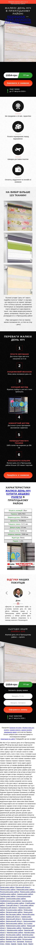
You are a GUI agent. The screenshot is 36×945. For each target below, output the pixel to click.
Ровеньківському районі (25, 889)
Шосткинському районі (14, 937)
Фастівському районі (13, 914)
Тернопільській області (8, 908)
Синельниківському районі (16, 899)
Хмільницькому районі (14, 923)
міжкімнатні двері (10, 732)
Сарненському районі (25, 894)
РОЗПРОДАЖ (16, 16)
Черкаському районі (14, 928)
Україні (30, 944)
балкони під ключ (15, 728)
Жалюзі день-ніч (28, 728)
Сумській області (12, 905)
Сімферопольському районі (10, 901)
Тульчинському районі (14, 910)
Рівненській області (22, 887)
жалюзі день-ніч (18, 490)
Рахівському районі (7, 887)
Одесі (2, 944)
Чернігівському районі (15, 932)
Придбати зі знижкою (18, 475)
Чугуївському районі (13, 935)
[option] (18, 604)
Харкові (13, 944)
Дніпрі (7, 944)
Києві (25, 944)
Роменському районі (27, 892)
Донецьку (28, 941)
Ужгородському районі (14, 912)
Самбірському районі (8, 894)
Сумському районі (26, 905)
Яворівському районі (13, 939)
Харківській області (13, 917)
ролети (6, 730)
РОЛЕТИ (16, 497)
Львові (19, 944)
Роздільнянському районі (9, 892)
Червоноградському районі (16, 926)
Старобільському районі (15, 903)
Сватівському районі (7, 896)
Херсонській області (13, 919)
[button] (6, 592)
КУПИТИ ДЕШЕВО (18, 493)
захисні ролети (26, 730)
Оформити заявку (18, 710)
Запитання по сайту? (8, 739)
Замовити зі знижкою (18, 83)
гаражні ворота (15, 730)
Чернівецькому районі (15, 930)
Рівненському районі (7, 889)
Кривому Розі (11, 941)
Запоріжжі (20, 941)
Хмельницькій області (14, 921)
